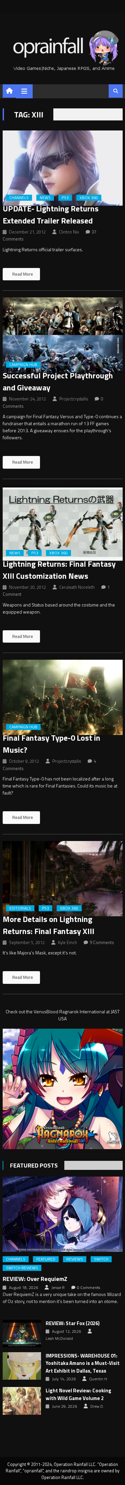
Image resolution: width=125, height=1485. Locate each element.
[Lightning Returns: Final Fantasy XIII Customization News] (63, 523)
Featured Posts (34, 1165)
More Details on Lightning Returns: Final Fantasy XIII (48, 925)
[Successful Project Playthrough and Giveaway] (63, 335)
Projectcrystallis (73, 398)
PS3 (65, 198)
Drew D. (97, 1406)
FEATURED (45, 1259)
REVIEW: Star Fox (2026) (73, 1323)
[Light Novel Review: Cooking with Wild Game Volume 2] (22, 1400)
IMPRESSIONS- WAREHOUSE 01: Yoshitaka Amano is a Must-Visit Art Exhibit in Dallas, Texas (83, 1363)
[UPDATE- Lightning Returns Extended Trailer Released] (63, 168)
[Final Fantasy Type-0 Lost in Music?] (63, 697)
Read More (22, 274)
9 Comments (102, 942)
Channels (19, 198)
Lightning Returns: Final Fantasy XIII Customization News (59, 570)
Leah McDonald (59, 1338)
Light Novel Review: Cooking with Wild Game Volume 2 (78, 1394)
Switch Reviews (22, 1268)
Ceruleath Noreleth (77, 587)
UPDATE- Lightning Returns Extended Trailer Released (51, 214)
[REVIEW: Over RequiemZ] (63, 1214)
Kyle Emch (67, 942)
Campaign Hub (23, 365)
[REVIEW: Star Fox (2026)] (22, 1333)
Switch (101, 1259)
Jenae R (58, 1288)
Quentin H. (98, 1379)
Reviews (74, 1259)
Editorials (20, 908)
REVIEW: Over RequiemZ (35, 1278)
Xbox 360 (89, 198)
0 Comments (88, 1288)
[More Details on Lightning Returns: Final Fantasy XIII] (63, 878)
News (45, 198)
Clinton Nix (69, 231)
